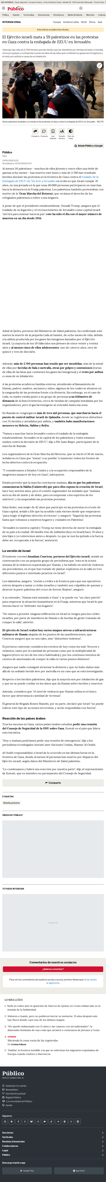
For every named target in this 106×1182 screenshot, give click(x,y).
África (92, 22)
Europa (57, 22)
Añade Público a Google (90, 145)
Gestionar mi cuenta (15, 1086)
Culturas (102, 15)
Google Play (28, 1171)
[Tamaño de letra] (62, 131)
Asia (100, 22)
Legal (5, 1150)
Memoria (90, 15)
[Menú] (3, 8)
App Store (80, 1171)
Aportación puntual (15, 1093)
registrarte (53, 983)
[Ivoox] (78, 1121)
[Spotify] (64, 1121)
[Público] (48, 8)
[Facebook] (18, 1121)
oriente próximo (11, 803)
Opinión (16, 15)
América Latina (71, 22)
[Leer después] (53, 131)
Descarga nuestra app (13, 1162)
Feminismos (58, 15)
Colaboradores (10, 1146)
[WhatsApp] (71, 1121)
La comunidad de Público (19, 1101)
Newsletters (11, 1089)
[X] (25, 1121)
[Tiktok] (51, 1121)
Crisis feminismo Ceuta (52, 2)
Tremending (28, 15)
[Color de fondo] (70, 131)
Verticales (7, 1137)
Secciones (7, 1132)
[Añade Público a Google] (5, 1121)
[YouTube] (44, 1121)
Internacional (43, 15)
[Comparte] (35, 131)
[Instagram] (38, 1121)
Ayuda (8, 1105)
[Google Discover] (11, 1121)
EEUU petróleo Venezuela (82, 2)
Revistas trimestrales (13, 1141)
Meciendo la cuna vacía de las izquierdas (33, 1040)
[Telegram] (58, 1121)
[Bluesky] (31, 1121)
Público (7, 152)
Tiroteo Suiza (99, 2)
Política (5, 15)
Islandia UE (67, 2)
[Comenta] (44, 131)
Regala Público (13, 1097)
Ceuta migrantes (21, 2)
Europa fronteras (35, 2)
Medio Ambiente (75, 15)
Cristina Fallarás (18, 1044)
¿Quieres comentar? (53, 969)
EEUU (84, 22)
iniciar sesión (90, 979)
